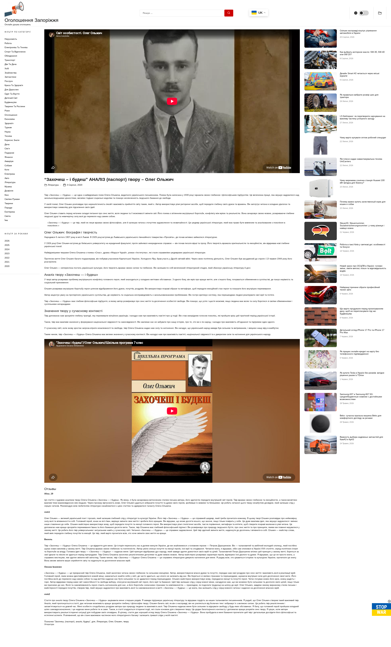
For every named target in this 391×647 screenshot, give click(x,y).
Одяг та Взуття (12, 94)
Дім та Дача (10, 64)
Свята (8, 216)
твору (126, 621)
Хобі (7, 68)
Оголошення (11, 115)
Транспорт (10, 60)
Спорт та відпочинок (15, 51)
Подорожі (9, 153)
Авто (7, 178)
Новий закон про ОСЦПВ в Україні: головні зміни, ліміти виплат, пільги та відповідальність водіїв (363, 268)
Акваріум (9, 161)
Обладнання (11, 56)
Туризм (8, 127)
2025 (7, 245)
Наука (8, 131)
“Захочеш (59, 621)
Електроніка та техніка (16, 47)
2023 (7, 253)
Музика (8, 186)
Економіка (10, 119)
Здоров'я (9, 123)
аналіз (79, 621)
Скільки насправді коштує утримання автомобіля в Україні (358, 31)
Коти (7, 170)
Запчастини (10, 77)
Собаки (8, 165)
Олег (111, 621)
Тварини (9, 203)
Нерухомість (11, 39)
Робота (8, 43)
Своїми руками (12, 199)
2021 (7, 262)
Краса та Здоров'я (14, 85)
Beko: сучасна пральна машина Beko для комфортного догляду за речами (360, 416)
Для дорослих (12, 89)
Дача (7, 144)
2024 (7, 249)
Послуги (9, 81)
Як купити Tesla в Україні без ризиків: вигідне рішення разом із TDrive (362, 374)
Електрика (10, 174)
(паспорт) (70, 621)
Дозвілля (9, 191)
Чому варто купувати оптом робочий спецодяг (363, 137)
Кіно (7, 195)
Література (10, 182)
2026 (7, 241)
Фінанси (9, 157)
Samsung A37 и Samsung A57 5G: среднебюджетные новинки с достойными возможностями (361, 397)
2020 (7, 266)
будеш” (86, 621)
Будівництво (11, 102)
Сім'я (7, 148)
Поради (8, 207)
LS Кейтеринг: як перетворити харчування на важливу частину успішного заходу (362, 117)
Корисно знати (12, 140)
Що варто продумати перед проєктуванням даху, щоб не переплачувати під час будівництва (361, 311)
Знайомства (10, 72)
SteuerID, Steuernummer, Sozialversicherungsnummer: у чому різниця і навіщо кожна (362, 225)
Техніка (8, 136)
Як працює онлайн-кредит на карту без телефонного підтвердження (359, 352)
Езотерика (10, 212)
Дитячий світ (11, 98)
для (93, 621)
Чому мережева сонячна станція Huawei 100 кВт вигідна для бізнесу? (362, 181)
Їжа (6, 220)
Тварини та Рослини (15, 106)
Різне (7, 110)
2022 (7, 258)
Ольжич (118, 621)
